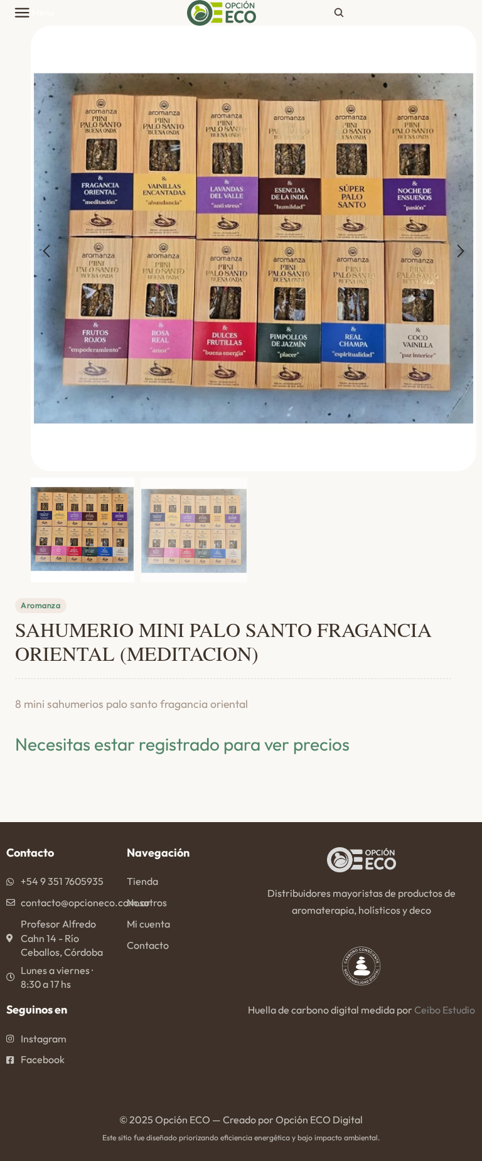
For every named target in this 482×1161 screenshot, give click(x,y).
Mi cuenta (148, 924)
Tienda (142, 881)
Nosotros (147, 902)
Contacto (148, 945)
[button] (46, 251)
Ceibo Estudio (444, 1009)
